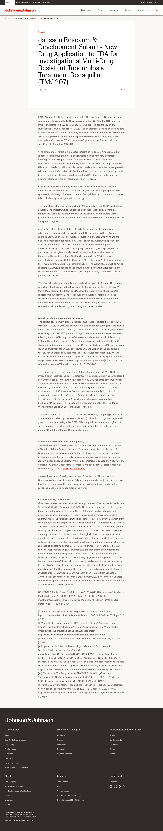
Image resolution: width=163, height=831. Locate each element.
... (39, 18)
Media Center (17, 18)
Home (7, 18)
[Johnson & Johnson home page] (20, 10)
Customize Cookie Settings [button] (69, 795)
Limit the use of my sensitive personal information (21, 816)
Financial (41, 32)
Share (120, 90)
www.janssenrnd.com (74, 468)
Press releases (31, 18)
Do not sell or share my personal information (19, 814)
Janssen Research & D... (52, 18)
